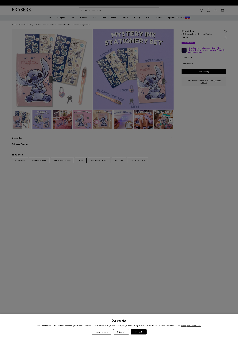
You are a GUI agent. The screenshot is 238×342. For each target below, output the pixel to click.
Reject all (121, 332)
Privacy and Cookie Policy (191, 326)
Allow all (138, 332)
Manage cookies (101, 332)
